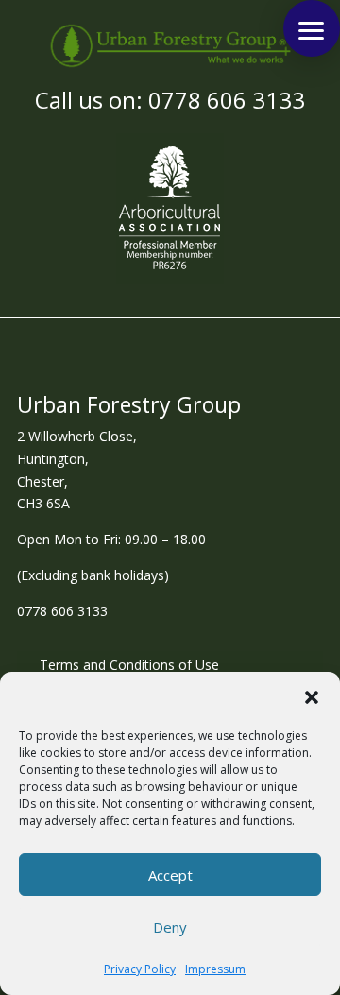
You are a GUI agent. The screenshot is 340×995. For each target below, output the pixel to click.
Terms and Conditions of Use (129, 666)
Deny (170, 927)
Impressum (215, 969)
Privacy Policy (140, 969)
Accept (170, 875)
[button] (311, 697)
